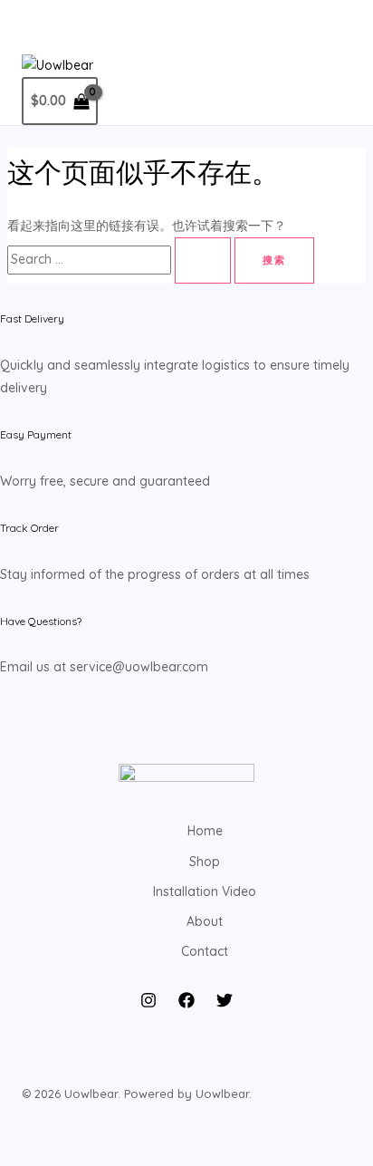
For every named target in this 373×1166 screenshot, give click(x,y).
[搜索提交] (203, 260)
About (204, 921)
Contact (204, 951)
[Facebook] (186, 1004)
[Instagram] (148, 1004)
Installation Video (204, 891)
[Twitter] (224, 1004)
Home (205, 831)
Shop (204, 861)
